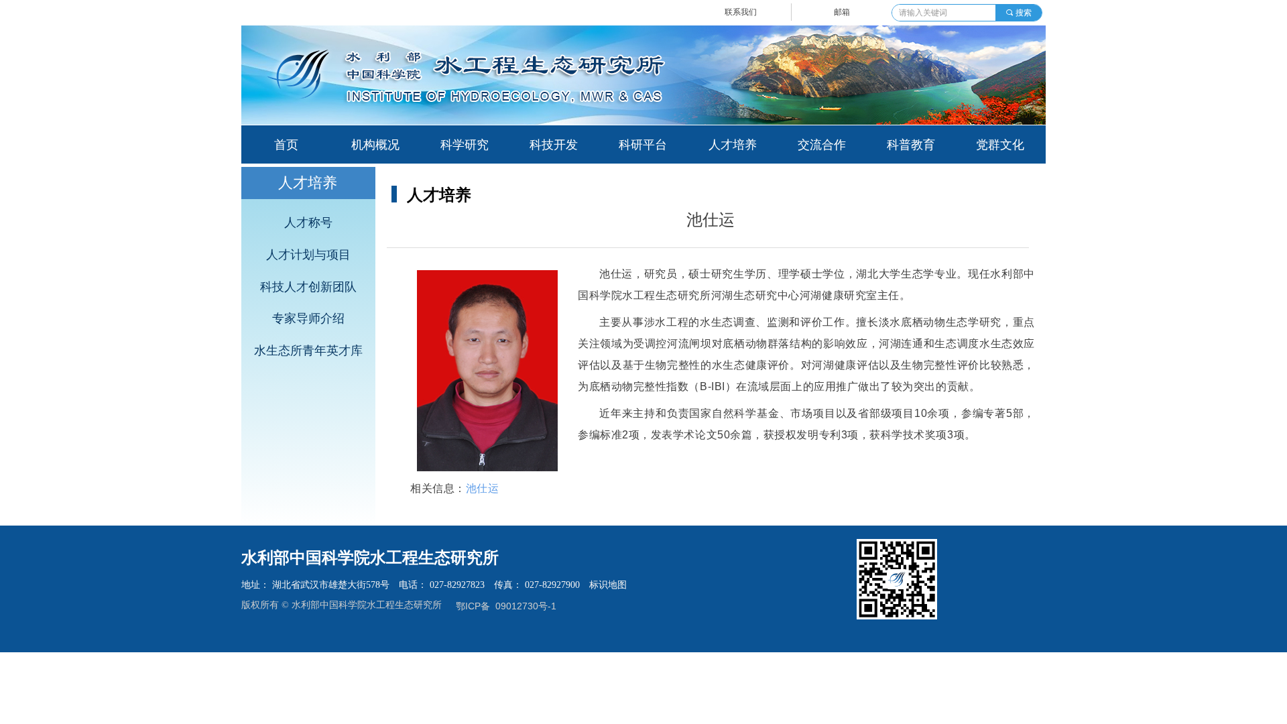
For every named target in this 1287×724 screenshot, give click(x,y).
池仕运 (482, 488)
